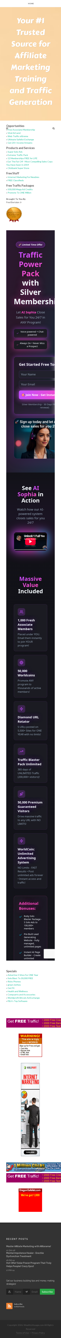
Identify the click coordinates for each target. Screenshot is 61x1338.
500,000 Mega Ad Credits (20, 189)
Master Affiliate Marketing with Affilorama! (28, 1246)
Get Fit (11, 988)
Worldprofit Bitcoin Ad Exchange (24, 997)
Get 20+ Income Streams (20, 142)
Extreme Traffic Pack (18, 155)
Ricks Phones (14, 981)
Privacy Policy (38, 1332)
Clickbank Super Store (18, 168)
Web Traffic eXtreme (18, 136)
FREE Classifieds (16, 180)
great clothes (14, 984)
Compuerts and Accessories (21, 994)
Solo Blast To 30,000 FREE (20, 978)
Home (31, 3)
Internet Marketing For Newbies (23, 177)
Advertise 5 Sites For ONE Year (23, 975)
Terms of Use (22, 1332)
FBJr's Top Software (17, 1001)
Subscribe (47, 1291)
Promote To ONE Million (19, 192)
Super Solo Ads (15, 151)
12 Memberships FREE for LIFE (22, 158)
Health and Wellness (18, 991)
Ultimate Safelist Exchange (21, 139)
